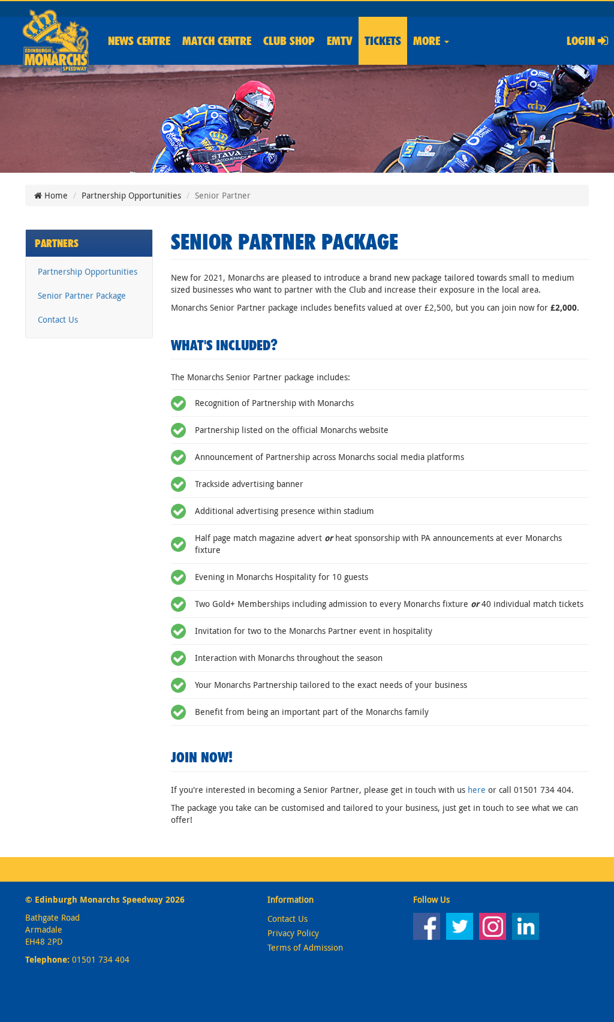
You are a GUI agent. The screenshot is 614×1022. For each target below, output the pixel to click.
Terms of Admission (305, 947)
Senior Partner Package (82, 295)
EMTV (340, 41)
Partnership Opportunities (131, 195)
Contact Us (58, 319)
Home (55, 195)
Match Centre (216, 41)
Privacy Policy (293, 933)
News (139, 41)
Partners (57, 243)
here (477, 789)
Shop (289, 41)
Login (582, 41)
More (428, 41)
